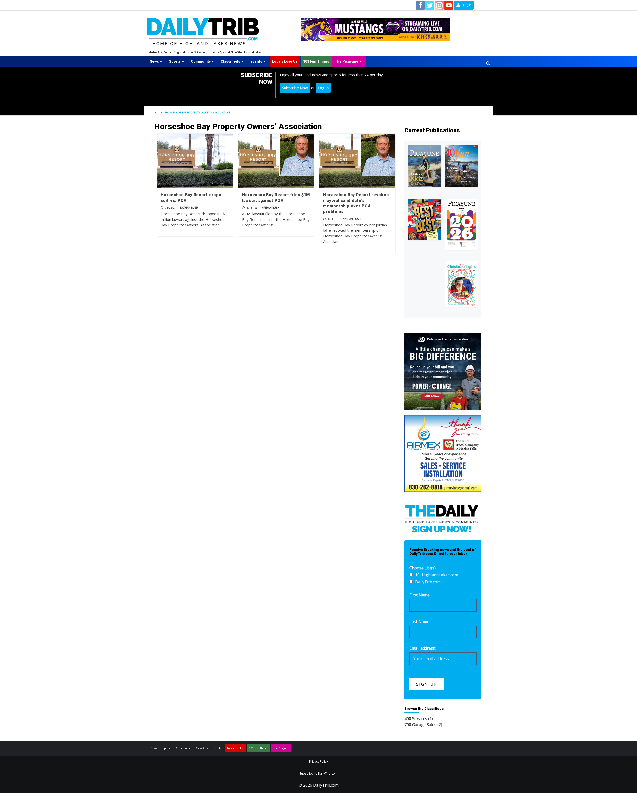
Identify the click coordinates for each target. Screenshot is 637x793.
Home (158, 112)
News (154, 61)
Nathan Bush (189, 207)
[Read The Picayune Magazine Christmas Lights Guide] (461, 284)
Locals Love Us (285, 61)
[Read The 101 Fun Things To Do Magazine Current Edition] (461, 166)
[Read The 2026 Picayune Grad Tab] (461, 224)
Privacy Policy (318, 761)
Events (256, 61)
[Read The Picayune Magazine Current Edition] (424, 166)
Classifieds (230, 61)
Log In (323, 87)
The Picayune (346, 61)
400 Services (415, 718)
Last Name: (419, 621)
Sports (175, 61)
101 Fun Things (316, 61)
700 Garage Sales (420, 724)
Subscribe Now (295, 87)
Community (201, 61)
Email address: (422, 648)
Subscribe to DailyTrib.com (319, 773)
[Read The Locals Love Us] (424, 220)
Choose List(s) (422, 568)
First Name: (419, 595)
